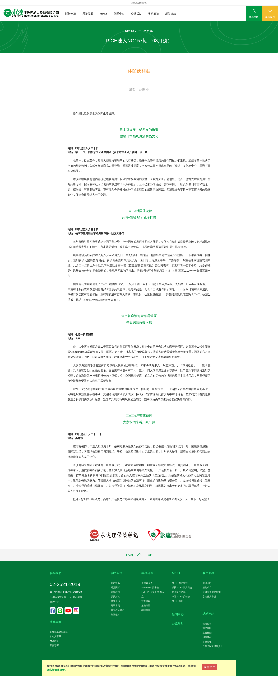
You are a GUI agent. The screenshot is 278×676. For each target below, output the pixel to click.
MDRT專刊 (177, 601)
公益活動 (136, 13)
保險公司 (207, 623)
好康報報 (207, 641)
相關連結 (207, 637)
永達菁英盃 (147, 583)
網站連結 (170, 13)
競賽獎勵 (145, 601)
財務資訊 (115, 601)
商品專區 (207, 628)
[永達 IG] (76, 610)
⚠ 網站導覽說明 (58, 597)
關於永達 (70, 13)
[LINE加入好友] (61, 610)
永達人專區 (55, 636)
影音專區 (54, 645)
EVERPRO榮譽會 (150, 587)
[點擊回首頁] (30, 13)
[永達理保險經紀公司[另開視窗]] (114, 535)
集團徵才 (115, 614)
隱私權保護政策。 (57, 669)
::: (1, 22)
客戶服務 (153, 13)
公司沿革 (115, 583)
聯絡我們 (270, 17)
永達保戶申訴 (209, 596)
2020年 (148, 31)
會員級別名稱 (178, 592)
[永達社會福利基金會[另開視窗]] (169, 535)
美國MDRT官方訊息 (182, 587)
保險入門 (207, 583)
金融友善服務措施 (212, 592)
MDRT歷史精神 (180, 583)
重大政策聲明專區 (139, 3)
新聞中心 (119, 13)
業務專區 (254, 17)
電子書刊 (115, 605)
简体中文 (54, 601)
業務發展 (88, 13)
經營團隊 (115, 587)
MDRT (103, 13)
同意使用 (209, 667)
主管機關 (207, 632)
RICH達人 (131, 31)
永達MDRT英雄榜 (181, 596)
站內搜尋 (77, 597)
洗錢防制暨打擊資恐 (213, 646)
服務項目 (207, 587)
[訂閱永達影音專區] (69, 610)
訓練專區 (145, 610)
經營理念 (115, 592)
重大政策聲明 (117, 610)
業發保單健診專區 (59, 632)
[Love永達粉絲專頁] (53, 610)
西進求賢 (54, 641)
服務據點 (115, 596)
